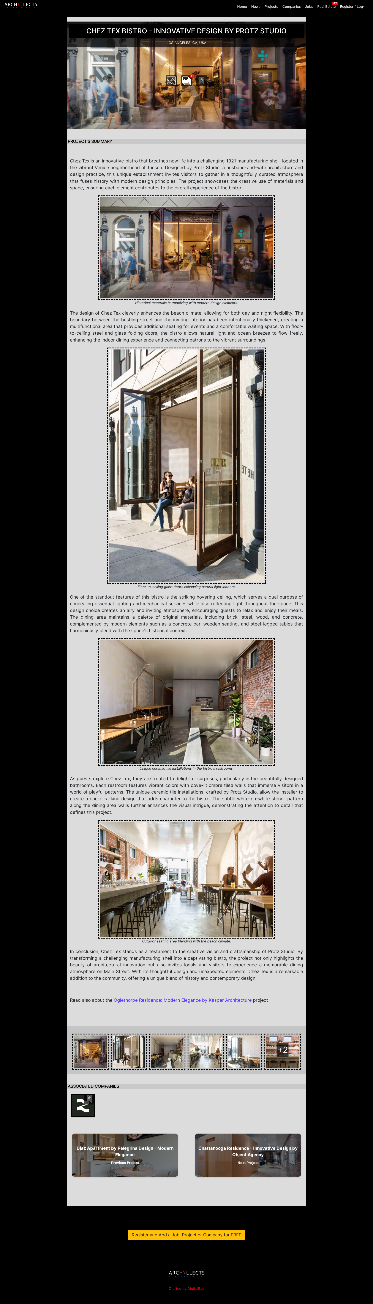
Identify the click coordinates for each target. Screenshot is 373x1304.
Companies (291, 6)
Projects (271, 6)
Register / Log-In (353, 6)
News (255, 6)
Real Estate (326, 6)
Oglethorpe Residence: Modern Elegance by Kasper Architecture (183, 1000)
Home (242, 6)
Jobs (309, 6)
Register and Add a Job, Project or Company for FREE (186, 1234)
